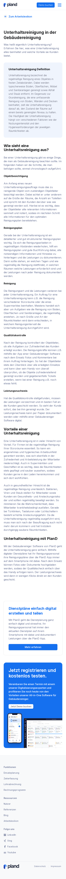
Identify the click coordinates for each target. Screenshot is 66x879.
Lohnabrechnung (12, 784)
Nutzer (7, 803)
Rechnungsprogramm (15, 790)
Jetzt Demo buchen (20, 706)
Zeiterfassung (11, 778)
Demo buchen (46, 5)
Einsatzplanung (11, 772)
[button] (59, 5)
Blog (6, 815)
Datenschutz (40, 866)
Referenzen (10, 809)
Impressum (56, 866)
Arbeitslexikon (11, 821)
